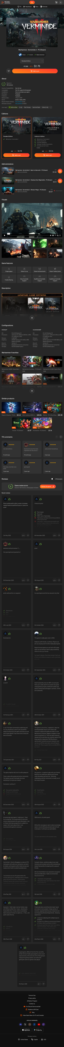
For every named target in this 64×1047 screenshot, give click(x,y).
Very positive (18, 101)
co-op (20, 107)
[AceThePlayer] (5, 723)
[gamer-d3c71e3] (36, 544)
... (50, 107)
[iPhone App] (26, 1030)
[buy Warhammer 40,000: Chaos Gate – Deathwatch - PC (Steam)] (11, 361)
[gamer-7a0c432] (5, 463)
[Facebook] (34, 1024)
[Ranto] (21, 947)
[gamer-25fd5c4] (36, 499)
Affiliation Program (32, 1001)
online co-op (45, 107)
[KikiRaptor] (5, 813)
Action (17, 99)
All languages (58, 479)
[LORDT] (5, 768)
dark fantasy (27, 107)
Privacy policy (32, 998)
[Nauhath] (36, 858)
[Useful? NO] (28, 535)
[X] (25, 1024)
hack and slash (36, 107)
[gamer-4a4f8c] (36, 678)
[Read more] (16, 515)
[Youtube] (39, 1024)
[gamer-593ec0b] (5, 499)
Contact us (32, 1003)
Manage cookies (32, 1036)
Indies (21, 99)
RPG (24, 99)
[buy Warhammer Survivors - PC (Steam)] (32, 361)
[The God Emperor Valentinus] (36, 903)
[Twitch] (43, 1024)
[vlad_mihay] (36, 634)
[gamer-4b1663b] (47, 463)
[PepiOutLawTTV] (5, 589)
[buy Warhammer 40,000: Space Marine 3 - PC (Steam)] (52, 361)
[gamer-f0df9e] (5, 444)
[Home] (6, 2)
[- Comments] (56, 436)
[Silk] (5, 678)
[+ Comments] (60, 436)
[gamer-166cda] (5, 903)
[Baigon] (5, 858)
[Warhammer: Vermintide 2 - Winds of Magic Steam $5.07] (8, 190)
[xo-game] (26, 463)
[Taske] (36, 768)
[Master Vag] (26, 444)
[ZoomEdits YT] (36, 589)
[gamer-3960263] (5, 634)
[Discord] (20, 1024)
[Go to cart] (56, 2)
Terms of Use (32, 995)
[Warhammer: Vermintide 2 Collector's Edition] (47, 131)
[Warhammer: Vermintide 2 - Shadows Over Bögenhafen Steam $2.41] (8, 180)
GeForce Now (14, 107)
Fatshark (17, 94)
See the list (18, 88)
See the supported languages (23, 90)
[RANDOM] (36, 723)
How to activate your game (22, 92)
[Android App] (38, 1030)
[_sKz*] (36, 813)
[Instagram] (29, 1024)
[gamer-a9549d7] (47, 444)
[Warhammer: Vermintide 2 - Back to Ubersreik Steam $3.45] (8, 171)
